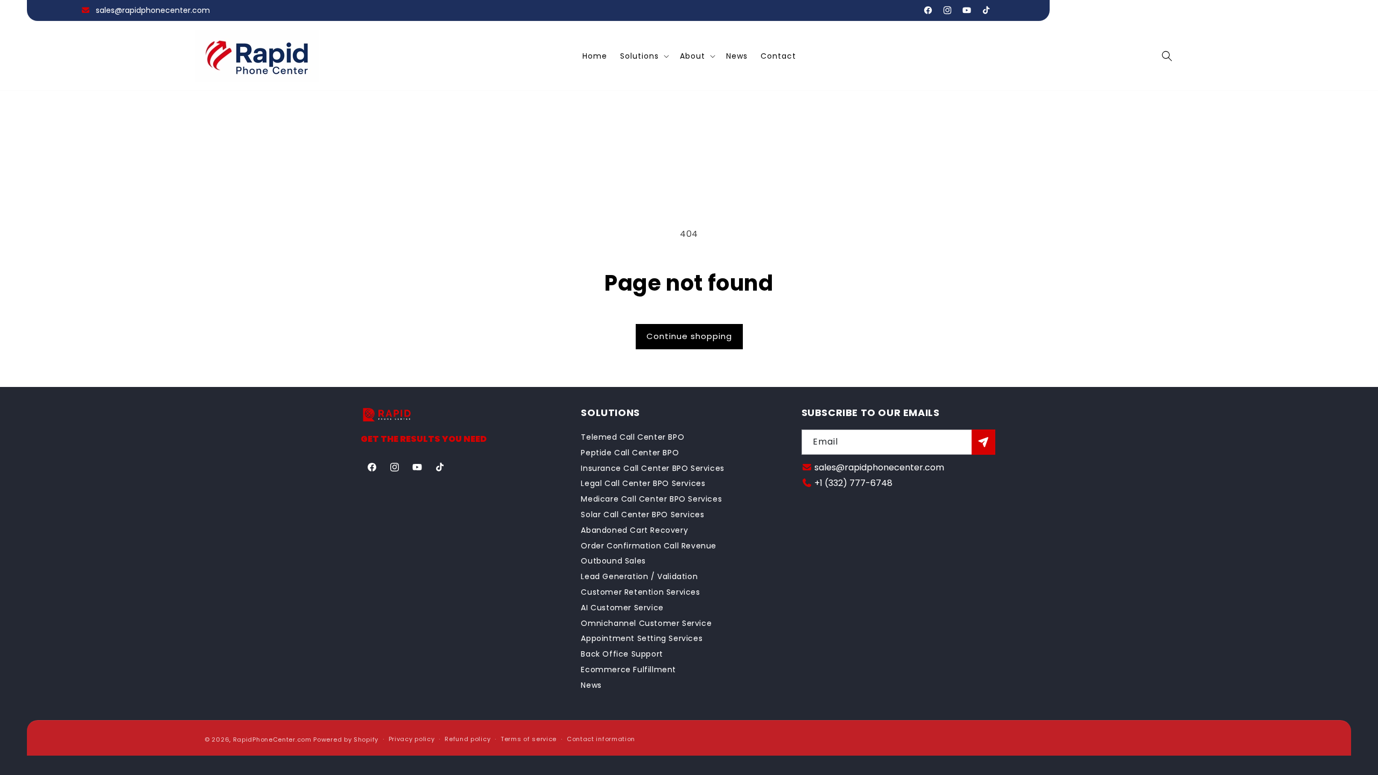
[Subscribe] (983, 442)
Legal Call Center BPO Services (643, 483)
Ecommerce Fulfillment (628, 669)
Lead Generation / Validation (639, 576)
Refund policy (467, 739)
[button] (643, 56)
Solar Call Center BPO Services (642, 514)
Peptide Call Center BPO (630, 452)
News (591, 685)
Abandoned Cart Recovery (634, 530)
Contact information (601, 739)
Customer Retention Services (640, 592)
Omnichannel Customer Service (646, 623)
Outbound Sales (613, 560)
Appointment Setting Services (641, 638)
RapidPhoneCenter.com (272, 739)
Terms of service (529, 739)
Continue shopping (689, 336)
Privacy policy (412, 739)
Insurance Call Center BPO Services (652, 468)
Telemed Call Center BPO (632, 437)
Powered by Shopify (345, 739)
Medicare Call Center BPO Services (651, 499)
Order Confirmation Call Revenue (648, 545)
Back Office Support (622, 654)
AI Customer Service (622, 607)
